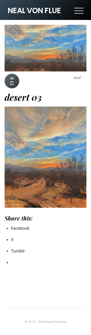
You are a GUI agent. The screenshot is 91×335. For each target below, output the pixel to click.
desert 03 (23, 97)
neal (77, 77)
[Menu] (78, 11)
